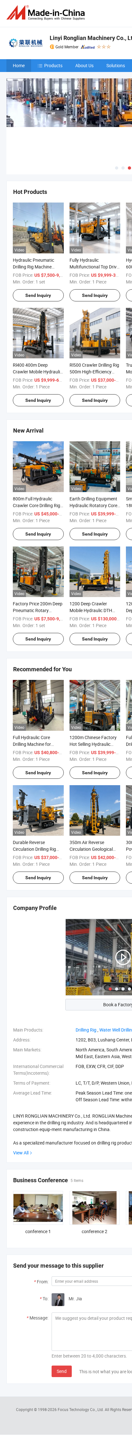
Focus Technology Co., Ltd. (81, 1409)
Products (53, 65)
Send (62, 1371)
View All (21, 1153)
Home (19, 65)
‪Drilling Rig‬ (86, 1030)
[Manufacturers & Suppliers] (46, 12)
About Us (84, 65)
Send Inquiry (38, 295)
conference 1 (38, 1231)
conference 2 (94, 1231)
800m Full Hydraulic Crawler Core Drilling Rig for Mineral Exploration (36, 505)
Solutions (115, 65)
